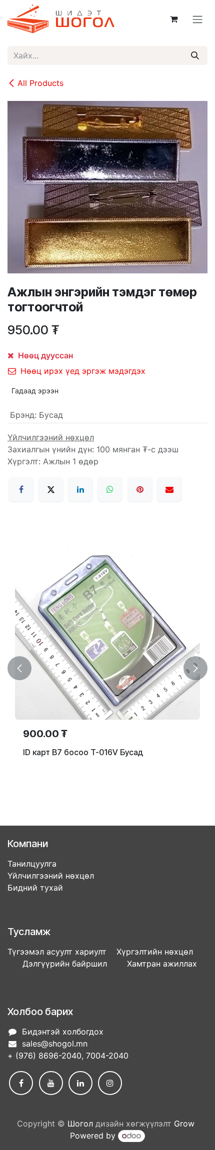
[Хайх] (195, 55)
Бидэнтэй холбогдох (63, 1032)
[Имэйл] (170, 489)
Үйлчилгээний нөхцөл (51, 876)
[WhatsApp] (110, 489)
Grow (184, 1124)
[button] (20, 668)
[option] (108, 668)
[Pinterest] (140, 489)
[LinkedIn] (80, 489)
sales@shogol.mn (55, 1044)
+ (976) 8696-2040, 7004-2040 (68, 1056)
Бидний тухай (35, 888)
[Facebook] (21, 489)
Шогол (80, 1124)
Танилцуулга (32, 864)
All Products (41, 83)
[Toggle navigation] (198, 18)
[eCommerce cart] (174, 19)
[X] (51, 489)
